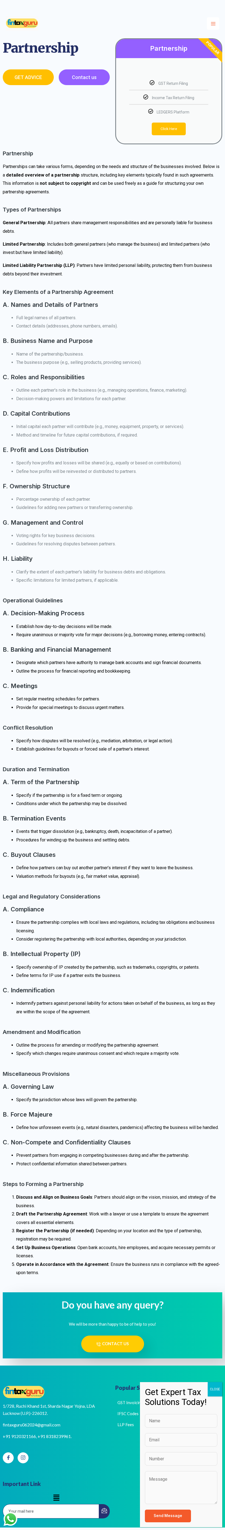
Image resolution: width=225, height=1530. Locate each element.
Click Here (169, 128)
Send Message (168, 1515)
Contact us (84, 77)
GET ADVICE (28, 77)
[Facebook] (8, 1457)
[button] (56, 1498)
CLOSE (215, 1389)
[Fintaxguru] (22, 23)
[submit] (104, 1511)
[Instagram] (23, 1457)
